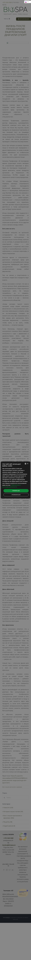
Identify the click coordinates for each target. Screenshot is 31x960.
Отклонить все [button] (16, 495)
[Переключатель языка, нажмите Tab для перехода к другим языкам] (26, 2)
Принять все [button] (16, 490)
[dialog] (15, 480)
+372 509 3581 (7, 2)
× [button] (27, 463)
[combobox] (25, 463)
